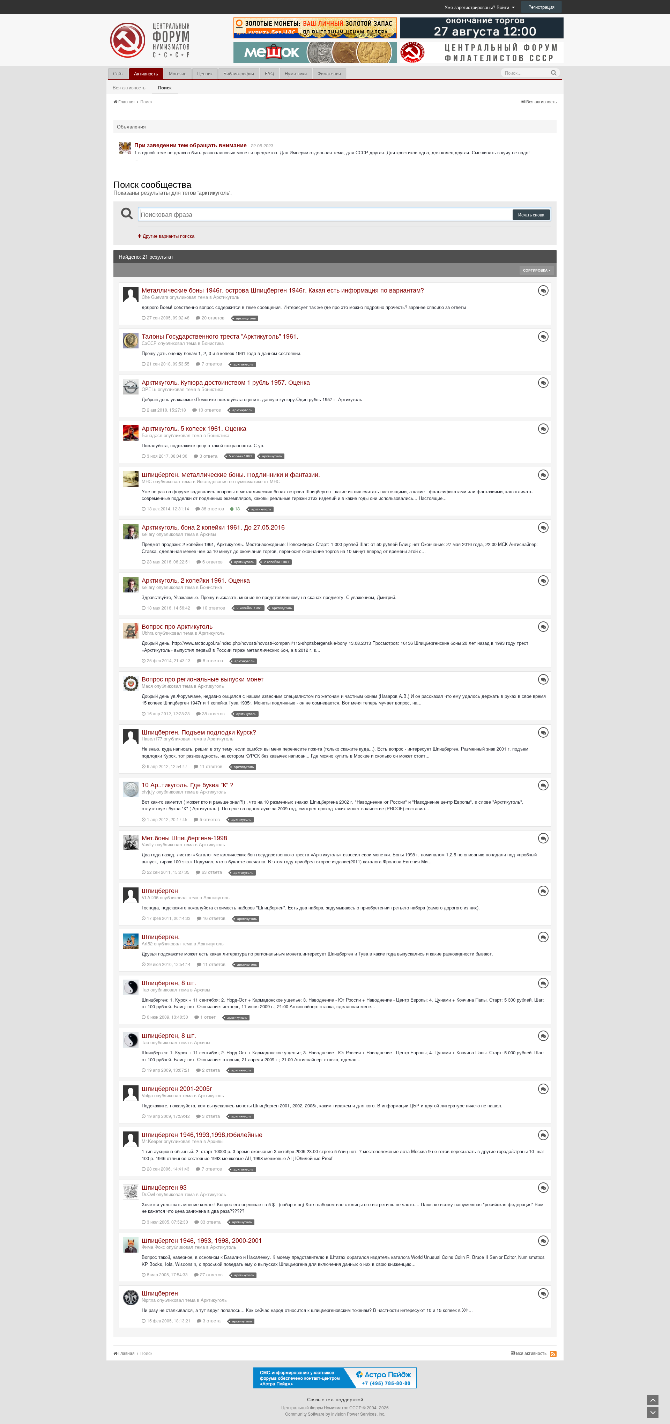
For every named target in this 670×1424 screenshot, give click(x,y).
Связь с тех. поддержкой (335, 1399)
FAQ (269, 73)
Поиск (165, 87)
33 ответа (210, 1221)
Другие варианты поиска (167, 236)
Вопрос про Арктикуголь (177, 625)
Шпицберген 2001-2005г (177, 1088)
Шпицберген (160, 890)
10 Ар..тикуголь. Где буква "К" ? (187, 784)
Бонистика (213, 343)
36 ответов (212, 508)
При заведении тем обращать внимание (190, 145)
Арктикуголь (226, 297)
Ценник (205, 73)
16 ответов (213, 918)
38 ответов (213, 713)
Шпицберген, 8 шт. (169, 982)
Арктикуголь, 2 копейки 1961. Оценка (196, 579)
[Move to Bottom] (652, 1412)
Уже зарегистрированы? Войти (478, 7)
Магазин (177, 73)
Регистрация (541, 6)
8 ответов (212, 660)
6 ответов (212, 561)
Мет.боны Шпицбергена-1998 (184, 837)
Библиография (238, 73)
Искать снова (531, 214)
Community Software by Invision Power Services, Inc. (335, 1414)
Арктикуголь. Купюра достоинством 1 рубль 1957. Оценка (226, 381)
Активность (146, 73)
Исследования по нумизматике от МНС (238, 481)
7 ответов (211, 363)
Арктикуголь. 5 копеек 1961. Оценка (194, 428)
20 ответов (212, 317)
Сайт (118, 73)
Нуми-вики (296, 73)
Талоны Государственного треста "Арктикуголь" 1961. (220, 335)
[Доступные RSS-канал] (553, 1354)
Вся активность (129, 87)
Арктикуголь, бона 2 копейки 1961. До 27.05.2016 (213, 526)
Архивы (208, 534)
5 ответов (209, 819)
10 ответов (209, 409)
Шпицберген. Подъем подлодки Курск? (199, 731)
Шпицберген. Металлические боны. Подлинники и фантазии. (231, 474)
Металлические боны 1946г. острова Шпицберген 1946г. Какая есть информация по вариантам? (283, 289)
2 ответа (210, 1070)
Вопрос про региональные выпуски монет (202, 678)
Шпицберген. (161, 936)
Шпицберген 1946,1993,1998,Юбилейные (202, 1134)
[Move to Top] (652, 1400)
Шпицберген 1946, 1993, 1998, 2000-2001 (202, 1240)
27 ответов (211, 1274)
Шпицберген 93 (164, 1186)
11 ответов (210, 766)
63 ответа (211, 872)
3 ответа (207, 455)
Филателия (329, 73)
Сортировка (536, 270)
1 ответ (207, 1016)
